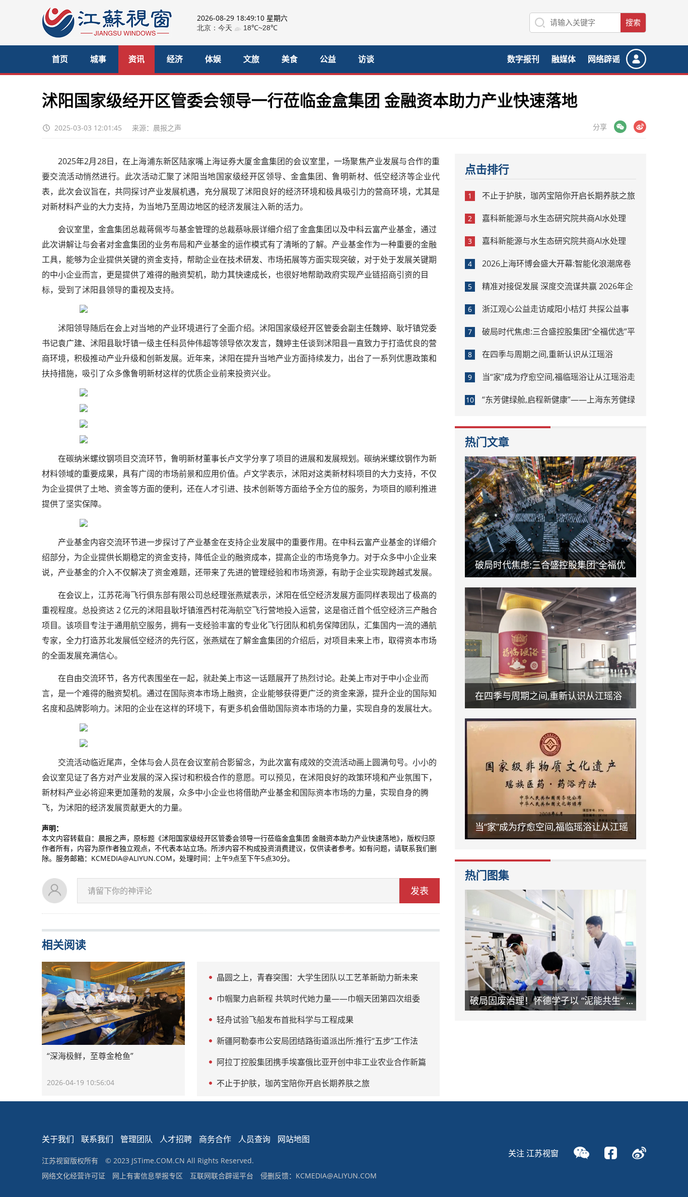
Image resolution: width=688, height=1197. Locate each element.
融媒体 (564, 58)
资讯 (136, 58)
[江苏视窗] (107, 35)
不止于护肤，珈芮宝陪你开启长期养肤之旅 (293, 1083)
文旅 (251, 58)
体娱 (213, 58)
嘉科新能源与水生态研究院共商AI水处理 (554, 218)
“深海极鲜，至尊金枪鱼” (90, 1055)
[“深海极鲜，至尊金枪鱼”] (113, 1003)
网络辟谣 (604, 58)
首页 (60, 58)
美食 (290, 58)
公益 (328, 58)
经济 (175, 58)
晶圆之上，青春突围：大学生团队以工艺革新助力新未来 (317, 977)
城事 (98, 58)
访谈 (366, 58)
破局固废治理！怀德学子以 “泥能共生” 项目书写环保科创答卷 (558, 1000)
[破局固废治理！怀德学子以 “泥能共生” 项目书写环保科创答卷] (550, 950)
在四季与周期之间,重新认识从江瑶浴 (547, 354)
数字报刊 (523, 58)
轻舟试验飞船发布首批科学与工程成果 (285, 1019)
